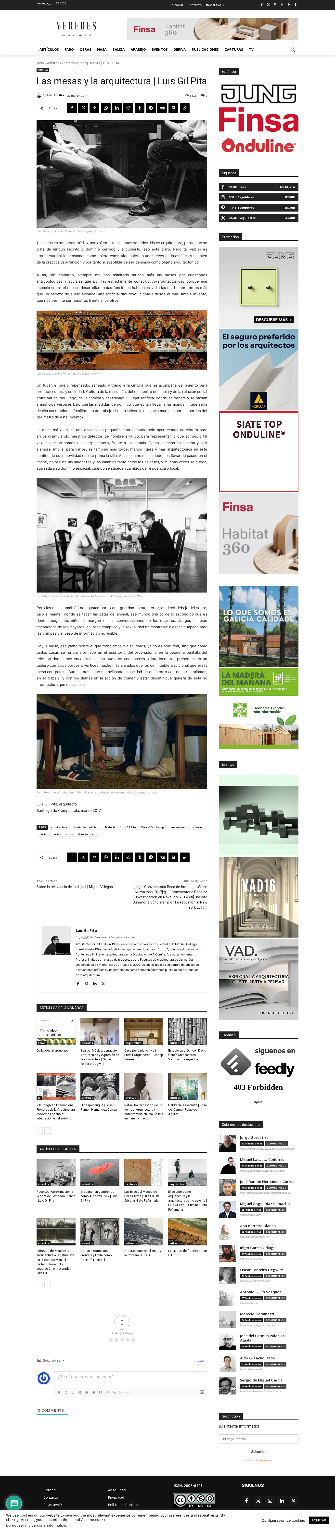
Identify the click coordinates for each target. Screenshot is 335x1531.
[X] (83, 108)
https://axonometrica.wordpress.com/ (262, 1170)
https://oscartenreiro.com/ (255, 1281)
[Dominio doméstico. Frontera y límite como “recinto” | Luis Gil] (99, 1231)
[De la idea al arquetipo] (56, 1031)
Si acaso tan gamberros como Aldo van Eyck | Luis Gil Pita (98, 1196)
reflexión (198, 827)
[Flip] (173, 108)
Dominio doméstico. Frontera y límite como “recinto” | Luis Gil (96, 1255)
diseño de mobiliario (86, 827)
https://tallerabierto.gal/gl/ (255, 1236)
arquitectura (59, 827)
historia (110, 827)
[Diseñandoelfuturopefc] (258, 708)
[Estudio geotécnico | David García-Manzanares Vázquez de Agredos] (187, 1031)
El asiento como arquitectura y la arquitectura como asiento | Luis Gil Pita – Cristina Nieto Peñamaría (187, 1200)
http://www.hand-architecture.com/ (260, 1391)
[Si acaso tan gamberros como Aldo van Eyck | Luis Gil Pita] (99, 1172)
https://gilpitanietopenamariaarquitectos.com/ (105, 937)
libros (41, 1043)
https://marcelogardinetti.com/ (257, 1325)
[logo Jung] (258, 94)
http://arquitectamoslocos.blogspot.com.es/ (265, 1192)
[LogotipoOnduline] (258, 145)
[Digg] (162, 108)
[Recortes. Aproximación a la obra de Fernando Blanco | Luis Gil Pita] (56, 1172)
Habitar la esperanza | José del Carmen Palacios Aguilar (187, 1109)
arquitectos (177, 1184)
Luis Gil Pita (55, 95)
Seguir (289, 197)
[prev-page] (40, 1130)
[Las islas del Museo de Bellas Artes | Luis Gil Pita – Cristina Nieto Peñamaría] (143, 1172)
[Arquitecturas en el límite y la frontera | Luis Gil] (143, 1231)
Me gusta (287, 187)
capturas (131, 1184)
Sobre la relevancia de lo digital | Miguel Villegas (75, 887)
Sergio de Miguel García (261, 1380)
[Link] (114, 1392)
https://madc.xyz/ (250, 1214)
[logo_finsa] (258, 119)
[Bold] (59, 1392)
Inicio (40, 63)
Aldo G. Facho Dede (257, 1358)
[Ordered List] (86, 1392)
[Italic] (66, 1392)
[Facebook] (261, 5)
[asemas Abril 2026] (258, 369)
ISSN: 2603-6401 (188, 1485)
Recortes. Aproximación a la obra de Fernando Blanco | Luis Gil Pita (56, 1196)
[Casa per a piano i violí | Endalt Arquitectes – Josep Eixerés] (143, 1031)
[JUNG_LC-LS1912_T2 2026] (258, 287)
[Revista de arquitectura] (76, 29)
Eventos (228, 764)
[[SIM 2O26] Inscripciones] (258, 815)
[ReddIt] (128, 108)
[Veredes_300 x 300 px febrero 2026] (258, 626)
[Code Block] (107, 1392)
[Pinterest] (289, 5)
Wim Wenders (87, 834)
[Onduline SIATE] (258, 451)
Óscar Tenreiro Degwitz (261, 1269)
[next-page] (47, 1130)
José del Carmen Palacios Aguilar (262, 1338)
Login (201, 1360)
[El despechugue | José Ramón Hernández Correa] (99, 1086)
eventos (131, 1097)
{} (120, 1392)
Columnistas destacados (241, 1125)
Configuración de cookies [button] (283, 1520)
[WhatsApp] (106, 108)
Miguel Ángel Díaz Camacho (265, 1203)
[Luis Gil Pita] (40, 95)
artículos (53, 63)
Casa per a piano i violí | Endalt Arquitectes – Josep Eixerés (143, 1055)
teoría (43, 834)
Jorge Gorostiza (254, 1137)
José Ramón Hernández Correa (267, 1181)
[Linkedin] (282, 5)
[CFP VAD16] (258, 897)
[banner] (258, 979)
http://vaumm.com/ (251, 1258)
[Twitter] (268, 5)
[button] (292, 49)
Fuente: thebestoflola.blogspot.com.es (80, 231)
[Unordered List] (93, 1392)
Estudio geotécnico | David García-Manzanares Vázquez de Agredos (187, 1055)
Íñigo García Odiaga (258, 1247)
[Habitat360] (258, 533)
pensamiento (178, 827)
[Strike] (79, 1392)
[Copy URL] (185, 108)
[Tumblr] (295, 5)
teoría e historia (62, 834)
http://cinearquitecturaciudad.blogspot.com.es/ (267, 1148)
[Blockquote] (100, 1392)
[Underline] (72, 1392)
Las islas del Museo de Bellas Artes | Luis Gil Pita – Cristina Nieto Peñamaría (143, 1196)
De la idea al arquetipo (52, 1050)
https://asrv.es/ (249, 1303)
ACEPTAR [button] (319, 1520)
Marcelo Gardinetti (257, 1314)
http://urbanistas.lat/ (251, 1369)
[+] (127, 1392)
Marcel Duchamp (152, 827)
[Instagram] (275, 5)
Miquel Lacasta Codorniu (262, 1159)
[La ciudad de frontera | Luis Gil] (187, 1231)
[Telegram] (151, 108)
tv (39, 1097)
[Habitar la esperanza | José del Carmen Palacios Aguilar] (187, 1086)
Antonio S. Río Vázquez (260, 1292)
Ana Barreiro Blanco (258, 1225)
